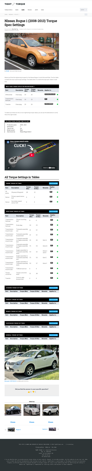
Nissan (11, 14)
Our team (54, 447)
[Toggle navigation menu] (86, 15)
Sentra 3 (45, 429)
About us (47, 447)
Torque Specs (8, 10)
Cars (22, 10)
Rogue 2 (18, 429)
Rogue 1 (16, 14)
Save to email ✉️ (53, 183)
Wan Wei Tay (15, 29)
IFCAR (7, 71)
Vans (42, 10)
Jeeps (36, 10)
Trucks (30, 10)
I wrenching (69, 444)
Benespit (7, 381)
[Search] (86, 10)
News (16, 10)
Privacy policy (40, 447)
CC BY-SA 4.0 (13, 381)
